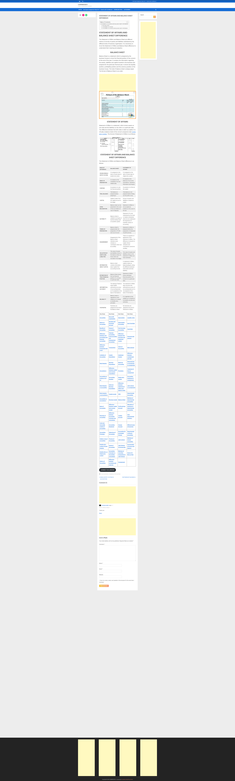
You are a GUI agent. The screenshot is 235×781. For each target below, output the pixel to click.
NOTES (80, 9)
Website (101, 574)
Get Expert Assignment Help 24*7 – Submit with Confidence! (144, 1)
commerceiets (105, 505)
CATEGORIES (127, 9)
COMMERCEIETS (83, 4)
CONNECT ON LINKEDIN (107, 470)
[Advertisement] (117, 82)
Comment (102, 544)
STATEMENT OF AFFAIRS (108, 26)
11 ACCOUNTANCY (105, 474)
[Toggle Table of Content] (126, 22)
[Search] (154, 17)
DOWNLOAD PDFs (118, 9)
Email (101, 569)
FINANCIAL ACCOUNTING (114, 474)
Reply (100, 513)
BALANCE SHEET (106, 25)
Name (101, 563)
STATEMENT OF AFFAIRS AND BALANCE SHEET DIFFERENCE (114, 24)
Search (142, 14)
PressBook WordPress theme (127, 779)
